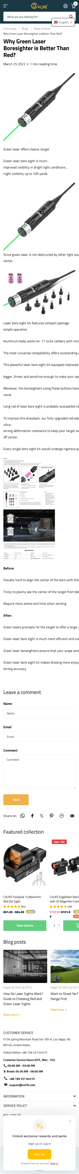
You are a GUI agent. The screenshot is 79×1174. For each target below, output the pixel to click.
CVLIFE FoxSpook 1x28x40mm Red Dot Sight (22, 899)
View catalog (5, 6)
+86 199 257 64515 (22, 1078)
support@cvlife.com (22, 1085)
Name (8, 703)
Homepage (9, 28)
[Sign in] (65, 6)
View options (25, 925)
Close (39, 1096)
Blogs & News (42, 28)
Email (8, 726)
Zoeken (71, 16)
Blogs (25, 28)
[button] (60, 922)
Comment (11, 750)
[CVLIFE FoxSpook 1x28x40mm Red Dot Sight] (24, 864)
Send (16, 799)
